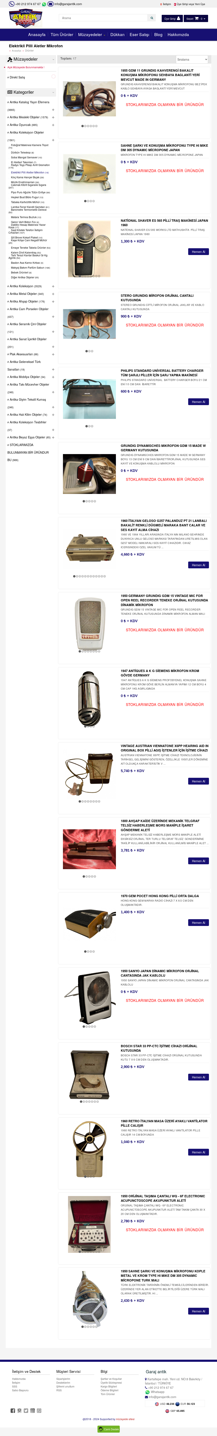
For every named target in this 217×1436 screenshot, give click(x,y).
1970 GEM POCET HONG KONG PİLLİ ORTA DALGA (160, 896)
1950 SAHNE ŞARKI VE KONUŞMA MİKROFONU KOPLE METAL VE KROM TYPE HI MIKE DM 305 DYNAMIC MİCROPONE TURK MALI (163, 1276)
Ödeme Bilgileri (109, 1390)
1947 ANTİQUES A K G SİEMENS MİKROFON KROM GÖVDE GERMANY (160, 673)
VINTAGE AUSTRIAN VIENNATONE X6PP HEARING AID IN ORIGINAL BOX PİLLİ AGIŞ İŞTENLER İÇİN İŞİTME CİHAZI (165, 748)
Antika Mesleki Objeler (28, 117)
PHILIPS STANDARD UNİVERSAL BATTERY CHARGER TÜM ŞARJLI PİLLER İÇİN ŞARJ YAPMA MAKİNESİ (162, 372)
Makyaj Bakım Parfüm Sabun (30, 267)
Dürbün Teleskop (22, 152)
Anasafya (16, 50)
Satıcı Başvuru (20, 1390)
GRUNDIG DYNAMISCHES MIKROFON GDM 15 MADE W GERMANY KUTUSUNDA (163, 447)
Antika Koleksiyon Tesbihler (26, 426)
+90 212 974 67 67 (28, 4)
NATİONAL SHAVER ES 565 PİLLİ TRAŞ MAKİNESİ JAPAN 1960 (164, 222)
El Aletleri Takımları (23, 162)
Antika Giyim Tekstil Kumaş (26, 403)
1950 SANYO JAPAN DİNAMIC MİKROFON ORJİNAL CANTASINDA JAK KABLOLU (160, 973)
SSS (14, 1386)
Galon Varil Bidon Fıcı (24, 222)
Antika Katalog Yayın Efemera (28, 106)
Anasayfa (37, 34)
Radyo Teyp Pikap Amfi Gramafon (29, 166)
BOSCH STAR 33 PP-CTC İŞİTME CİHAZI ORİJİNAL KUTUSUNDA (159, 1048)
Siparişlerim (63, 1378)
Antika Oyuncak (23, 125)
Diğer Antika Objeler (24, 277)
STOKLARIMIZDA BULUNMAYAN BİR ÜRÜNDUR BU (28, 452)
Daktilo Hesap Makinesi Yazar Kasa (27, 226)
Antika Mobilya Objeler (27, 377)
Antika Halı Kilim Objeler (28, 414)
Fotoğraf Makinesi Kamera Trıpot (28, 146)
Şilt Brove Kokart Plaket (26, 237)
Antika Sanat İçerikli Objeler (27, 343)
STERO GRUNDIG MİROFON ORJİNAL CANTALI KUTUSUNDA (157, 297)
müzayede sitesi (125, 1419)
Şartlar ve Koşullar (111, 1378)
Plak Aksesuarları (23, 354)
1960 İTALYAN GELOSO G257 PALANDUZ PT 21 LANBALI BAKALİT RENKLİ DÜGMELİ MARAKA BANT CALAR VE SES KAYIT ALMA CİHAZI (164, 525)
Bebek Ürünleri (21, 272)
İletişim (166, 4)
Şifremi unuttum (65, 1386)
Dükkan (117, 34)
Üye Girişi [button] (170, 18)
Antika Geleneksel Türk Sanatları (24, 365)
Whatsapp (157, 1392)
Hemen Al (198, 252)
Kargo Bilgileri (109, 1386)
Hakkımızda (178, 34)
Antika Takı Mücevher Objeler (28, 388)
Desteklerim (63, 1382)
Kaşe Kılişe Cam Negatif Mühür (27, 241)
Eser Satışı (139, 34)
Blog (158, 34)
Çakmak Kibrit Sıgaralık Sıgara (27, 186)
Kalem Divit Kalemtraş (25, 252)
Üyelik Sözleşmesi (111, 1382)
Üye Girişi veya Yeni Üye (190, 4)
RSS (59, 1390)
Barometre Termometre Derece (27, 211)
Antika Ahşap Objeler (27, 301)
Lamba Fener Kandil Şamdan (29, 207)
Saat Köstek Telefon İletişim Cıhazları (25, 231)
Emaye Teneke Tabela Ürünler (30, 247)
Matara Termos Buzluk (25, 217)
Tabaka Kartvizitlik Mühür (27, 202)
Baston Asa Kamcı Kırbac (26, 262)
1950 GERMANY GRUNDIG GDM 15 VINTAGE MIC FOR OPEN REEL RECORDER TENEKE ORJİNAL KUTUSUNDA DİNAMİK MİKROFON (164, 600)
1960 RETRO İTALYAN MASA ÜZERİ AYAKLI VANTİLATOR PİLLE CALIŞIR (164, 1123)
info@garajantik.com (68, 4)
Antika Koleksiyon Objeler (25, 136)
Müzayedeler (90, 34)
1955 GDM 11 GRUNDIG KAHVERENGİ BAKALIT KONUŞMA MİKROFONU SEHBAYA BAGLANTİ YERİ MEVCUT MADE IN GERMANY (160, 75)
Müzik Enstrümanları (24, 182)
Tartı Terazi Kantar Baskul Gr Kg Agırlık (27, 256)
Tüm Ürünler (62, 34)
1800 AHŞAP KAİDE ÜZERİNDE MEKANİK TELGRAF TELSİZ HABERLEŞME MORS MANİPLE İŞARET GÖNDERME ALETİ (160, 825)
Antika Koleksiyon (25, 286)
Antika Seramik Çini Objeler (26, 327)
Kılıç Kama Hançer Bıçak (27, 177)
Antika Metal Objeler (26, 293)
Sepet (189, 18)
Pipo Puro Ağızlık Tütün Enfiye (30, 192)
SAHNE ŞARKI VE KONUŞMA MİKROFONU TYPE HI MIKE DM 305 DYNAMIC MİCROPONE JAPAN (164, 147)
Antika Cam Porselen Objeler (28, 312)
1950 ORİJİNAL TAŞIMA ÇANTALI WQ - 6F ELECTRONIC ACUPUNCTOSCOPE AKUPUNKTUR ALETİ (163, 1198)
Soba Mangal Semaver (26, 157)
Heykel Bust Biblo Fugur (26, 197)
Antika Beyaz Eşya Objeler (30, 437)
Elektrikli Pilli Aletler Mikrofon (29, 172)
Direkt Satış (17, 77)
